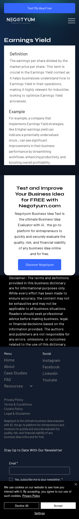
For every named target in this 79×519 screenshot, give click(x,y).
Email (13, 463)
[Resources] (31, 386)
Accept (58, 506)
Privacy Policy (13, 399)
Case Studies (15, 372)
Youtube (50, 379)
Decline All (21, 506)
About (9, 366)
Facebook (51, 366)
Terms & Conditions (18, 404)
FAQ (7, 379)
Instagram (51, 360)
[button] (39, 8)
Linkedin (50, 373)
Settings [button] (39, 513)
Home (9, 359)
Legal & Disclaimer (17, 413)
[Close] (73, 487)
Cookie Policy (13, 409)
